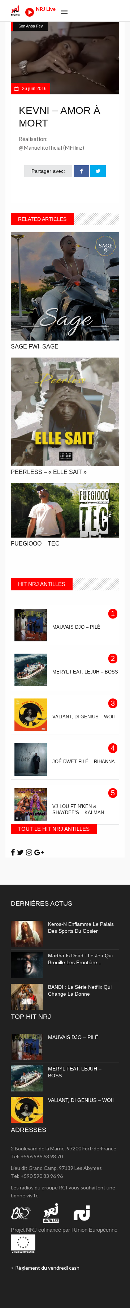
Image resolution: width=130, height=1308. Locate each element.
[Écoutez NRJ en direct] (29, 15)
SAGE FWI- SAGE (34, 346)
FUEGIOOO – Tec (35, 543)
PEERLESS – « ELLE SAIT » (49, 472)
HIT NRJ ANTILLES (41, 584)
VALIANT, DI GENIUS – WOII (81, 1100)
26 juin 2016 (34, 88)
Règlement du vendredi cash (47, 1268)
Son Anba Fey (30, 26)
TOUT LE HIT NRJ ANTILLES (54, 829)
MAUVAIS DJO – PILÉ (73, 1037)
